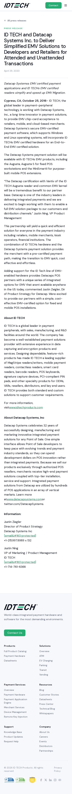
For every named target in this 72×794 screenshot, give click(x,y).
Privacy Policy (58, 769)
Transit (43, 669)
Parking (43, 665)
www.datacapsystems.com (24, 499)
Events (43, 741)
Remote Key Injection (15, 716)
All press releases (16, 20)
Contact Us (14, 633)
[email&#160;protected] (20, 536)
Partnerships (46, 750)
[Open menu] (66, 5)
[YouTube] (59, 780)
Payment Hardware (14, 655)
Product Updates (13, 736)
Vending (43, 674)
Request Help (11, 741)
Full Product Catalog (15, 651)
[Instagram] (55, 780)
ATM (41, 655)
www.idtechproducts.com (26, 407)
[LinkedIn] (50, 780)
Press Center (46, 703)
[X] (45, 780)
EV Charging (46, 660)
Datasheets (10, 660)
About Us (44, 732)
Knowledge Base (13, 732)
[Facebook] (41, 780)
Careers (43, 736)
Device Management (15, 712)
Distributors (45, 746)
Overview (44, 651)
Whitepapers (46, 713)
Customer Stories (49, 694)
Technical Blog (47, 708)
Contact (53, 5)
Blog (41, 689)
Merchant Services (14, 707)
